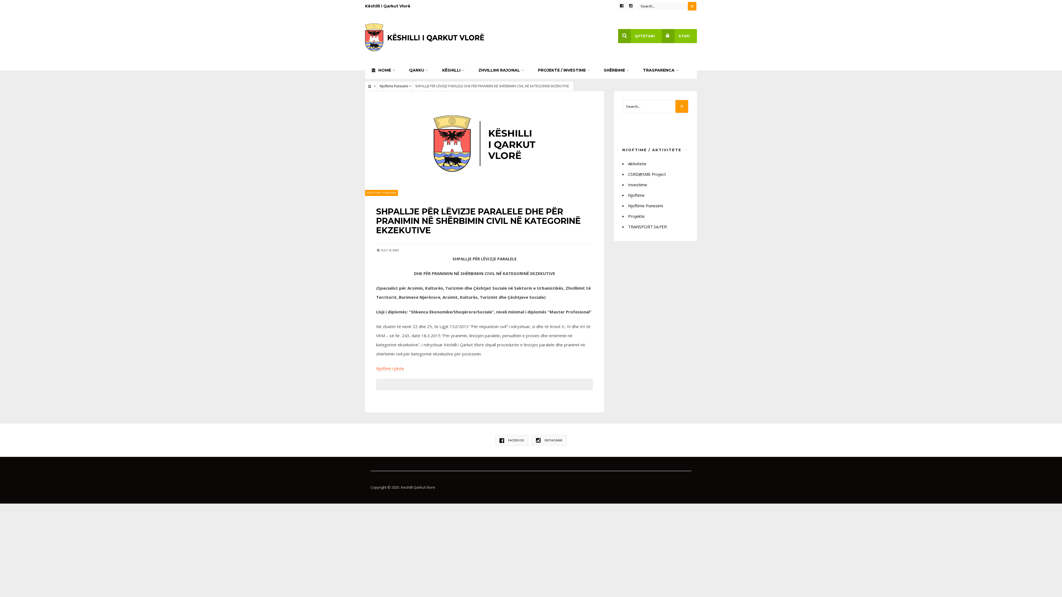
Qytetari (645, 36)
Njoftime (636, 195)
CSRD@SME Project (647, 174)
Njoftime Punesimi (394, 86)
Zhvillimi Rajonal (499, 70)
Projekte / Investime (562, 70)
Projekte (636, 216)
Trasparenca (659, 70)
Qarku (416, 70)
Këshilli (451, 70)
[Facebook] (622, 6)
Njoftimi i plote (390, 368)
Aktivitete (637, 163)
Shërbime (614, 70)
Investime (637, 184)
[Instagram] (631, 6)
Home (384, 70)
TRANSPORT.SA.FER (647, 226)
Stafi (684, 36)
